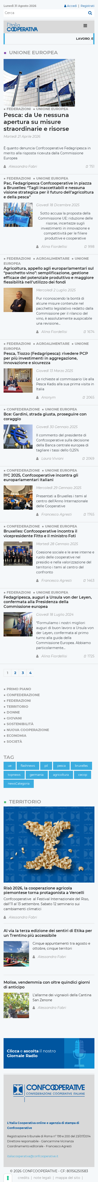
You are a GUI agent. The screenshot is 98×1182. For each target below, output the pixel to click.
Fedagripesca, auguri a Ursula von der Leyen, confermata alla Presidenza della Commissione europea (48, 602)
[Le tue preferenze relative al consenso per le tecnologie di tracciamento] (8, 1178)
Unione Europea (52, 109)
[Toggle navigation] (85, 27)
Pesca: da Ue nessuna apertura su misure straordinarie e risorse (36, 121)
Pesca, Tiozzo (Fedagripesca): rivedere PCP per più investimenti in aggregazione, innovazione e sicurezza (46, 358)
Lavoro (72, 38)
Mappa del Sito (67, 1178)
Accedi (72, 6)
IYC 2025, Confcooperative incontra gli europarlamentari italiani (41, 477)
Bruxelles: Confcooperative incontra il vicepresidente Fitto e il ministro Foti (40, 533)
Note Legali (42, 1178)
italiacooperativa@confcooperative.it (32, 1156)
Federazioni (19, 109)
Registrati (87, 6)
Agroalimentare (52, 258)
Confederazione (23, 409)
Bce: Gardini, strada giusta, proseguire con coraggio (45, 416)
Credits (23, 1178)
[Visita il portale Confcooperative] (49, 1093)
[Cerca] (90, 13)
